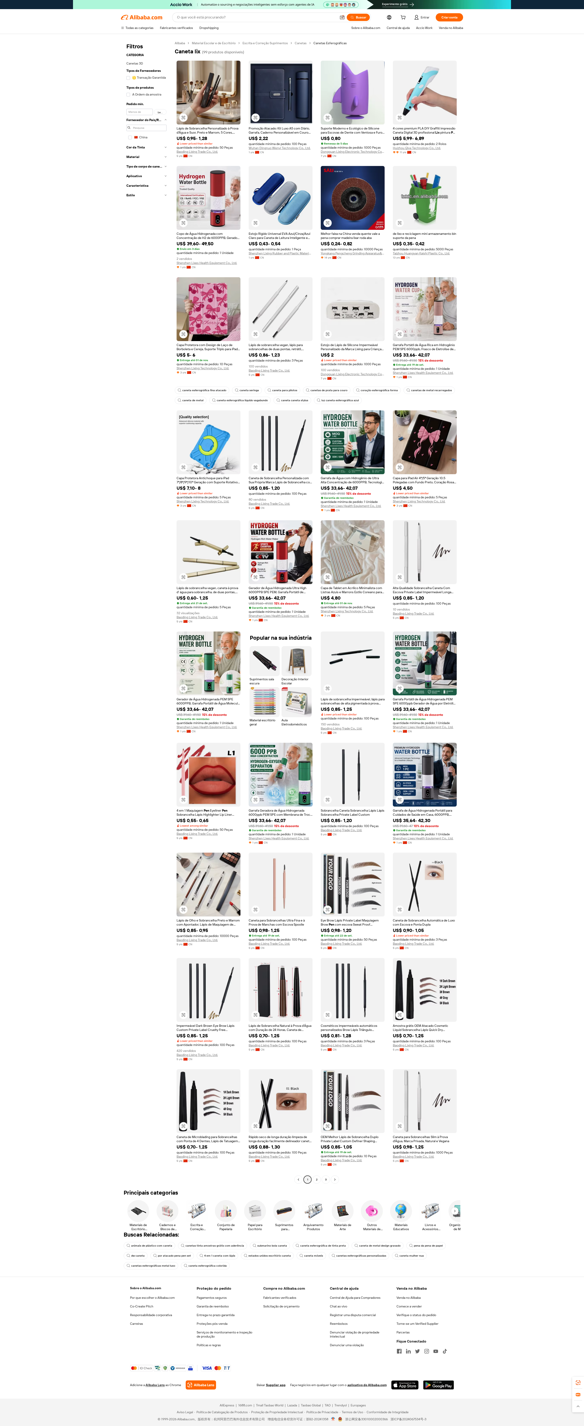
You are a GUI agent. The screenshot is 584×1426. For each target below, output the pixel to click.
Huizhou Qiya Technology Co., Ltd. (417, 148)
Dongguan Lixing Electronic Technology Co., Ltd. (353, 151)
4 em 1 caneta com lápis (219, 1255)
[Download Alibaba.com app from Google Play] (438, 1385)
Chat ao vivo (338, 1306)
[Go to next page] (335, 1179)
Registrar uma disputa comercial (353, 1315)
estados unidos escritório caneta (269, 1255)
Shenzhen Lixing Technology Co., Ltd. (203, 368)
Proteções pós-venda (212, 1323)
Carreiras (136, 1323)
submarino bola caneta (272, 1245)
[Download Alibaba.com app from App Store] (405, 1385)
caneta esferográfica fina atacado (204, 390)
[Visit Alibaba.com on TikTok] (445, 1351)
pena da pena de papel (428, 1245)
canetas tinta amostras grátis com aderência (214, 1245)
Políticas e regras (209, 1345)
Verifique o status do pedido (416, 1315)
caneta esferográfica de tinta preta (323, 1245)
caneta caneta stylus (294, 400)
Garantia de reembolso (213, 1306)
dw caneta (138, 1255)
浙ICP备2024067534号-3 (408, 1419)
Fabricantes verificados (279, 1297)
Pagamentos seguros (212, 1297)
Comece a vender (409, 1306)
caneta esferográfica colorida (207, 1265)
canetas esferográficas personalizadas (361, 1255)
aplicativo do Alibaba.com (367, 1385)
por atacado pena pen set (174, 1255)
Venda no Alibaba (408, 1297)
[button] (342, 17)
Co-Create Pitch (141, 1306)
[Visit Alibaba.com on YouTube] (435, 1351)
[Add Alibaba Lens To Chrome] (201, 1385)
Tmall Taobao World (269, 1405)
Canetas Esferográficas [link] (330, 43)
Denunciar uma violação (347, 1345)
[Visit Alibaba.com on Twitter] (417, 1351)
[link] (578, 1383)
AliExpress (227, 1405)
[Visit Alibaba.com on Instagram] (426, 1351)
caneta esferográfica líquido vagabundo (242, 400)
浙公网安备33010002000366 (366, 1419)
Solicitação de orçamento (281, 1306)
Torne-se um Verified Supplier (417, 1323)
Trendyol (340, 1405)
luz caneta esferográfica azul (340, 400)
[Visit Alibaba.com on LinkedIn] (408, 1351)
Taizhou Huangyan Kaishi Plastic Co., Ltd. (421, 253)
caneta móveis (313, 1255)
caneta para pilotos (284, 390)
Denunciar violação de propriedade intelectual (354, 1334)
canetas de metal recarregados (431, 390)
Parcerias (403, 1332)
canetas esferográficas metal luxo (153, 1265)
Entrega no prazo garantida (216, 1315)
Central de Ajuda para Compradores (355, 1297)
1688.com (245, 1405)
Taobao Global (311, 1405)
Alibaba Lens (155, 1385)
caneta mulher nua (411, 1255)
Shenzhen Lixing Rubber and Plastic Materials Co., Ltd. (281, 253)
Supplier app (276, 1385)
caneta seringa (249, 390)
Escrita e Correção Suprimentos (265, 43)
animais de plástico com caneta (151, 1245)
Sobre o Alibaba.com (145, 1288)
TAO (328, 1405)
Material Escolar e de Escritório (214, 43)
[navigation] (146, 611)
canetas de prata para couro (328, 390)
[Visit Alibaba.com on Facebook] (399, 1351)
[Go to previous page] (298, 1179)
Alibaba (180, 43)
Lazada (292, 1405)
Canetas (301, 43)
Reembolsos (339, 1323)
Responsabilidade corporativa (151, 1315)
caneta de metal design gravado (380, 1245)
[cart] (404, 18)
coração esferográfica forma (379, 390)
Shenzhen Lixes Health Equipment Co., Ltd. (207, 263)
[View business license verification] (333, 1419)
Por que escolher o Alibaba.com (152, 1297)
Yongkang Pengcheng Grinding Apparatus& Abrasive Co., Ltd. (353, 253)
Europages (358, 1405)
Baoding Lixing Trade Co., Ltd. (197, 151)
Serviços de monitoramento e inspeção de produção (224, 1334)
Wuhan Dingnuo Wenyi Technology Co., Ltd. (279, 148)
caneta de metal (192, 400)
